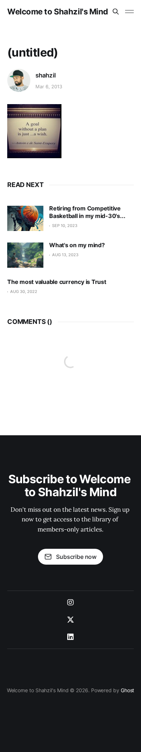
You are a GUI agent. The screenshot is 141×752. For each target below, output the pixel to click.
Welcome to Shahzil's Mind (57, 11)
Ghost (127, 690)
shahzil (45, 75)
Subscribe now (76, 556)
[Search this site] (115, 11)
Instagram (70, 602)
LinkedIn (70, 637)
